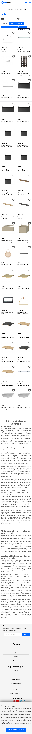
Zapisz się (25, 634)
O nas (15, 648)
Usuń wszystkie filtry (24, 29)
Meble (16, 671)
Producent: (15, 23)
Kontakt (16, 656)
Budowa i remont (16, 683)
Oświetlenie (15, 675)
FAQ (16, 652)
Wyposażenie (16, 679)
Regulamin (16, 661)
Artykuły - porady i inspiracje (16, 693)
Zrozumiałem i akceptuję (16, 729)
